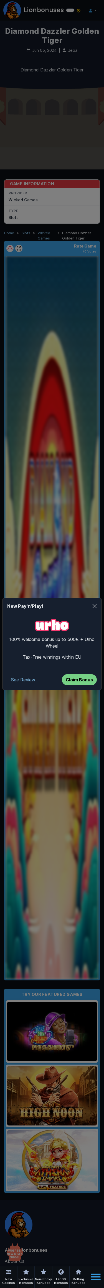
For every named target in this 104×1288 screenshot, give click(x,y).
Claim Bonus (79, 679)
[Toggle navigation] (95, 1277)
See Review (23, 679)
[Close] (94, 606)
